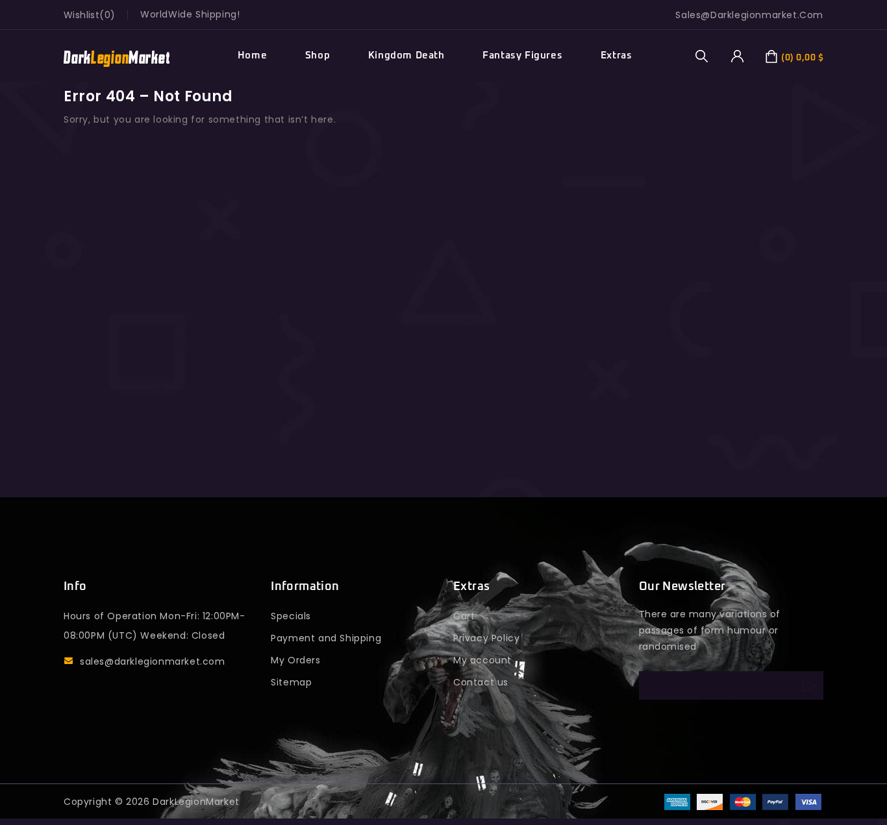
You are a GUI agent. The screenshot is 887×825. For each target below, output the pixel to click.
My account (482, 660)
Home (252, 55)
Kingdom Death (406, 55)
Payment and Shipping (326, 638)
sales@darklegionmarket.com (152, 661)
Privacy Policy (486, 638)
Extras (616, 55)
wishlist (81, 14)
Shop (317, 55)
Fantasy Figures (522, 55)
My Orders (295, 660)
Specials (291, 616)
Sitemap (291, 682)
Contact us (480, 682)
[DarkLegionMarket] (116, 56)
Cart (464, 616)
